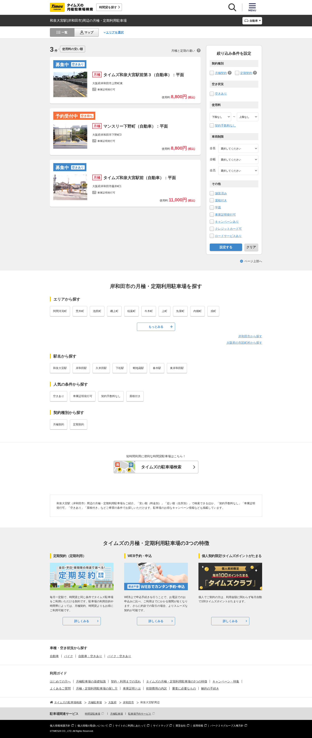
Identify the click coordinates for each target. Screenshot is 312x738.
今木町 (149, 311)
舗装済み (221, 193)
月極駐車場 (116, 713)
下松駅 (120, 368)
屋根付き (221, 200)
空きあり (221, 93)
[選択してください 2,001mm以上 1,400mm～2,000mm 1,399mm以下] (238, 159)
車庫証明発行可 (225, 214)
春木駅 (157, 368)
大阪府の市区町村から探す (244, 342)
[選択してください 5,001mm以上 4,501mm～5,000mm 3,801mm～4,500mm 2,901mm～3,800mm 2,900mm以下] (238, 148)
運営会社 (181, 725)
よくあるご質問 (60, 688)
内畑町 (197, 311)
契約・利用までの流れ (126, 681)
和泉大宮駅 (60, 368)
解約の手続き (210, 688)
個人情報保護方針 (60, 725)
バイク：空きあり (119, 656)
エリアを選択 (115, 32)
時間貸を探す (108, 7)
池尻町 (97, 311)
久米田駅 (101, 368)
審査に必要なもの (184, 688)
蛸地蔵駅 (138, 368)
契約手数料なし (225, 125)
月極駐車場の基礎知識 (91, 681)
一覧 (64, 32)
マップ (88, 32)
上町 (164, 311)
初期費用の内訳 (156, 688)
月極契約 (221, 73)
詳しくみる (81, 621)
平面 (218, 207)
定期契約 (246, 73)
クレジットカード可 (228, 228)
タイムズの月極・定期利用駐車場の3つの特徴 (176, 681)
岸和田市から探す (250, 336)
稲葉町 (131, 311)
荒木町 (80, 311)
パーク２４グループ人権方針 (226, 725)
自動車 (54, 656)
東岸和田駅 (177, 368)
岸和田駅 (81, 368)
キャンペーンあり (227, 221)
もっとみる (156, 326)
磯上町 (114, 311)
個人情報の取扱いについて (92, 725)
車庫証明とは (132, 688)
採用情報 (198, 725)
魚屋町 (180, 311)
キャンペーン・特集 (225, 681)
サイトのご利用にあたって (130, 725)
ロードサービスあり (228, 236)
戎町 (213, 311)
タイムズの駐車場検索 (161, 467)
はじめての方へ (60, 681)
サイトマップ (160, 725)
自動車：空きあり (90, 656)
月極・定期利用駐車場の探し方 (97, 688)
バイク (68, 656)
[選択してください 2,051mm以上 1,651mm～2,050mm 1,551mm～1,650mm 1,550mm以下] (238, 170)
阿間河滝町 (60, 311)
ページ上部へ (253, 261)
